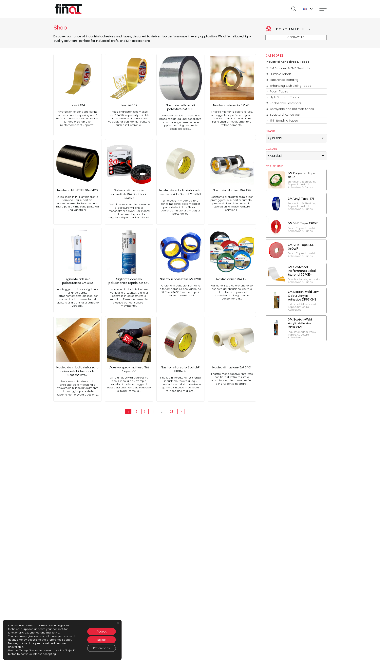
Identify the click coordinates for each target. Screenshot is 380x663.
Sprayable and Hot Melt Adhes (292, 109)
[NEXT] (180, 412)
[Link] (78, 95)
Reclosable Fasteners (285, 103)
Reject (101, 640)
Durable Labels (280, 74)
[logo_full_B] (68, 9)
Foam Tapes (279, 91)
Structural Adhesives (285, 115)
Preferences (101, 648)
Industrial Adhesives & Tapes (287, 62)
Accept (102, 632)
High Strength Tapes (284, 97)
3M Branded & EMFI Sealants (290, 68)
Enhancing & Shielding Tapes (290, 86)
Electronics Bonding (284, 80)
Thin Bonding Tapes (284, 121)
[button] (293, 9)
